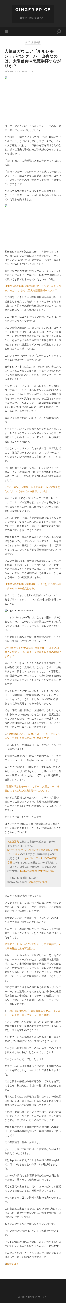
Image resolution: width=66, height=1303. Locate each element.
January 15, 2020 (38, 882)
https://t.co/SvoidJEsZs (36, 858)
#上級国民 (13, 841)
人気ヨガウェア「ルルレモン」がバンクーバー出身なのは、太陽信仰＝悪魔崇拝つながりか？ (33, 58)
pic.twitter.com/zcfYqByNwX (37, 870)
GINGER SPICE (33, 9)
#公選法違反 (43, 850)
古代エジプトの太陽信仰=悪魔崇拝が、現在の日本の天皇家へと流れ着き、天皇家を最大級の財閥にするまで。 (33, 652)
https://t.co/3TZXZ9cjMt (21, 850)
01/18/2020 (10, 71)
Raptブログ (12, 1263)
